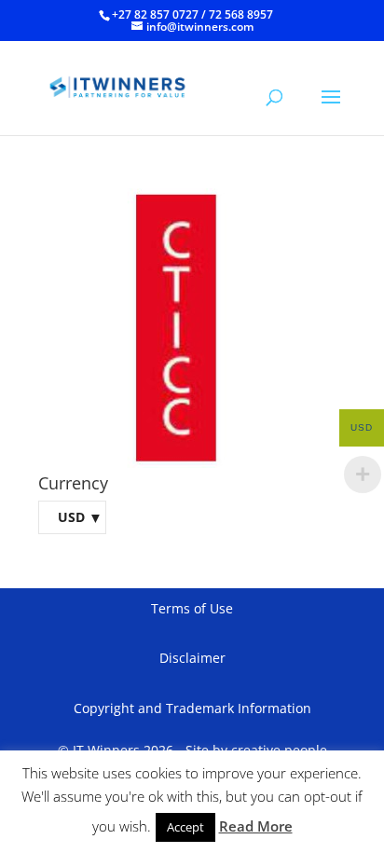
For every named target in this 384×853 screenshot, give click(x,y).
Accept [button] (185, 827)
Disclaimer (192, 658)
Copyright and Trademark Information (192, 708)
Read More (256, 826)
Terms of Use (192, 608)
